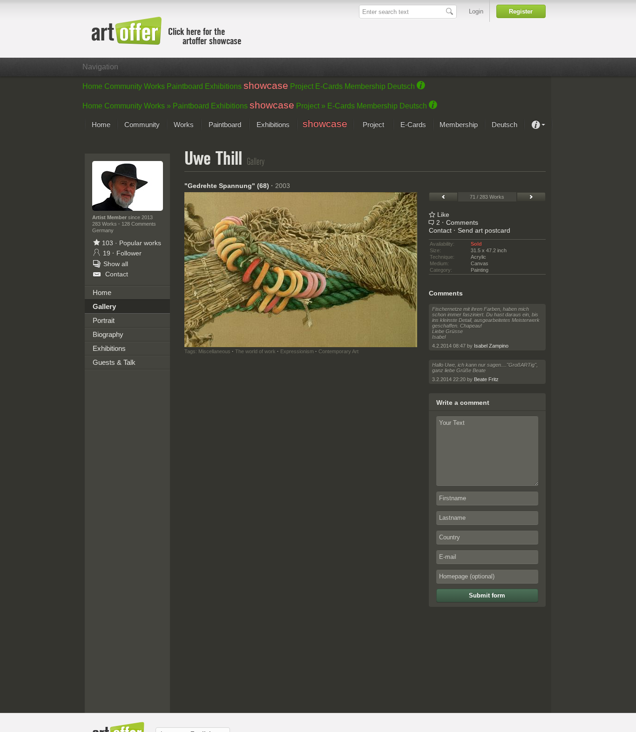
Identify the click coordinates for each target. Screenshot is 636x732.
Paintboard (185, 86)
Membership (365, 86)
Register (521, 11)
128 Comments (139, 224)
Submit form (487, 595)
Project (301, 86)
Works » (157, 106)
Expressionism (297, 351)
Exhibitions (223, 86)
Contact (440, 230)
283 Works (105, 224)
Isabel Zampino (491, 346)
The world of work (255, 351)
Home (92, 86)
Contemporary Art (338, 351)
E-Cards (329, 86)
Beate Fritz (486, 379)
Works (154, 86)
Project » (310, 106)
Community (123, 86)
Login (476, 11)
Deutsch (401, 86)
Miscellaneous (214, 351)
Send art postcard (484, 230)
